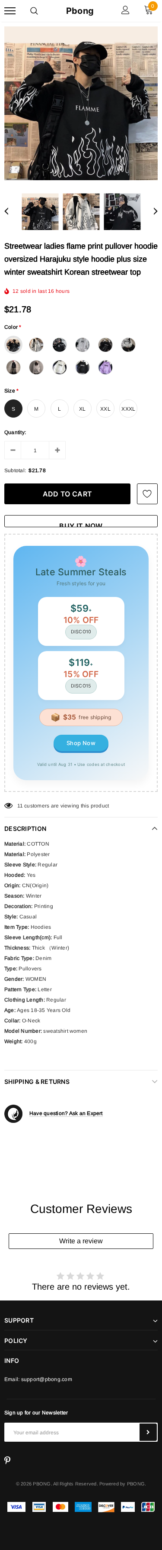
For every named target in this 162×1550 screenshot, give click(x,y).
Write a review (81, 1241)
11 (20, 806)
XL (82, 409)
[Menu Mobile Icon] (10, 11)
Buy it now (80, 524)
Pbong (80, 11)
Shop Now (81, 742)
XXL (105, 409)
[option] (81, 103)
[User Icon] (125, 11)
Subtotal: (15, 470)
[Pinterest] (7, 1461)
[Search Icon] (34, 11)
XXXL (128, 409)
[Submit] (148, 1432)
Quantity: (15, 432)
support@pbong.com (46, 1379)
